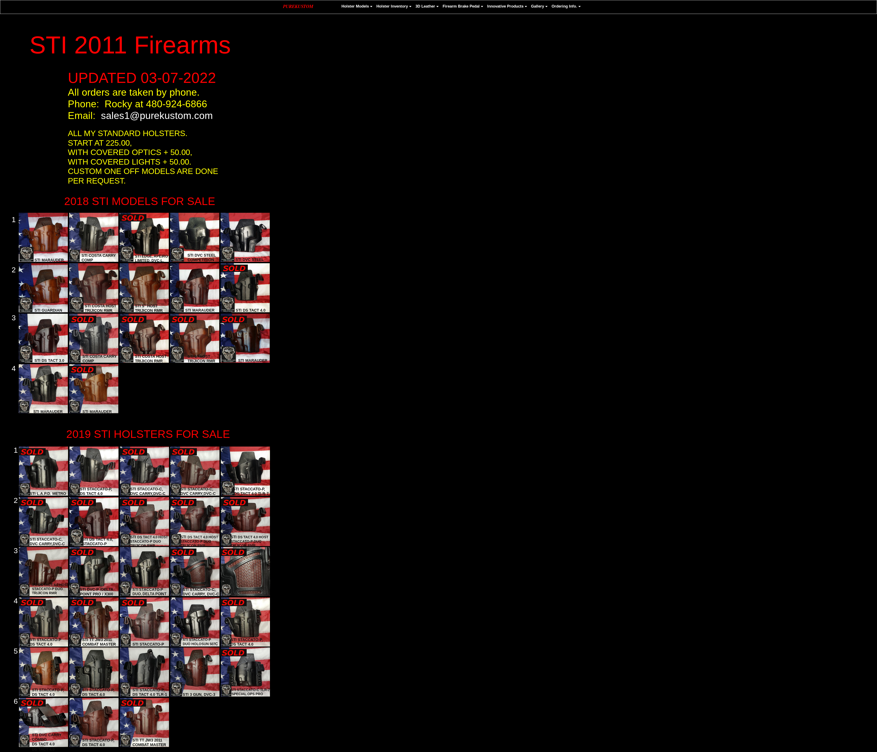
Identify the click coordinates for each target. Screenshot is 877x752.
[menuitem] (356, 6)
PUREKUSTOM (298, 6)
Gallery (537, 6)
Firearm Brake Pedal (461, 6)
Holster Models (355, 6)
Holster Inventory (392, 6)
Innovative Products (505, 6)
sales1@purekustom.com (157, 115)
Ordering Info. (564, 6)
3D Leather (425, 6)
